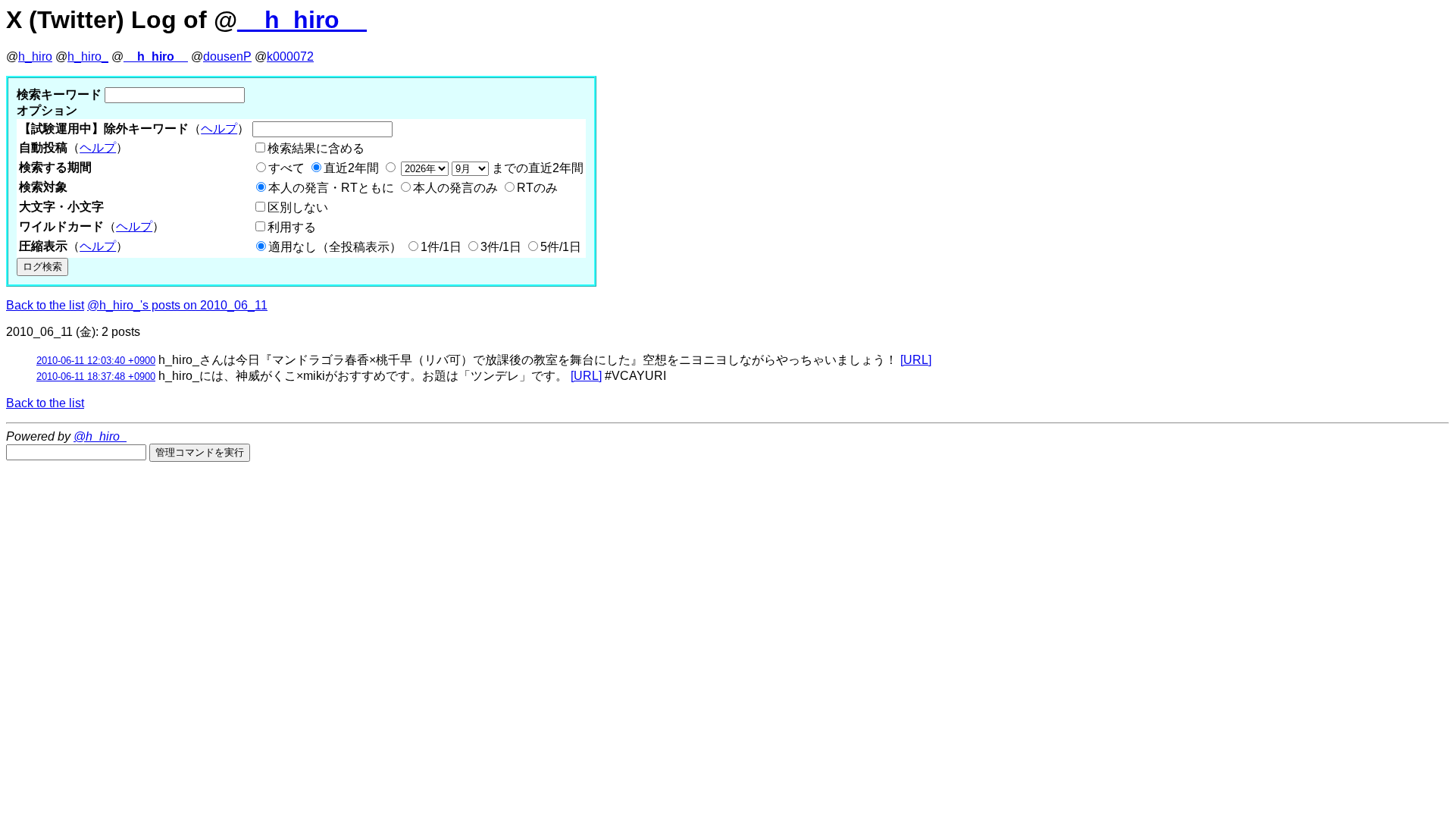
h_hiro (35, 56)
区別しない (298, 207)
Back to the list (45, 305)
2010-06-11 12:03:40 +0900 (95, 360)
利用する (292, 227)
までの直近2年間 (536, 168)
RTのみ (537, 187)
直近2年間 (351, 168)
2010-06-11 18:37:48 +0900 (95, 376)
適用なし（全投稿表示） (335, 246)
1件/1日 (441, 246)
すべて (286, 168)
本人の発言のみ (455, 187)
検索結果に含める (316, 148)
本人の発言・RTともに (331, 187)
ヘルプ (219, 128)
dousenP (227, 56)
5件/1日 (560, 246)
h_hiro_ (87, 56)
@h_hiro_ (100, 436)
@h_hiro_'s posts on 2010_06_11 (177, 305)
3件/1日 (500, 246)
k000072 (290, 56)
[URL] (915, 359)
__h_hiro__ (302, 19)
